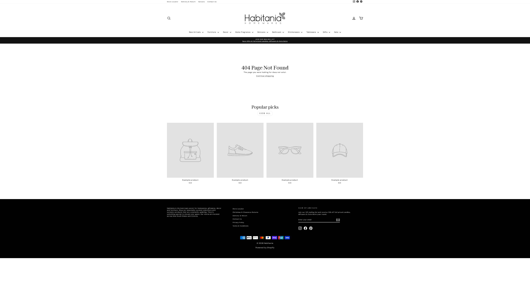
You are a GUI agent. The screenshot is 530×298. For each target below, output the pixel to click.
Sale (336, 32)
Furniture (212, 32)
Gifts (325, 32)
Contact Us (212, 2)
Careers (201, 2)
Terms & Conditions (241, 226)
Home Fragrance (243, 32)
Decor (226, 32)
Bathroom (277, 32)
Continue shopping (265, 76)
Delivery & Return (188, 2)
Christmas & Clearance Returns (245, 212)
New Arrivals (195, 32)
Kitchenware (294, 32)
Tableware (312, 32)
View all (265, 113)
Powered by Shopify (265, 248)
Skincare (261, 32)
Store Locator (172, 2)
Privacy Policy (238, 222)
